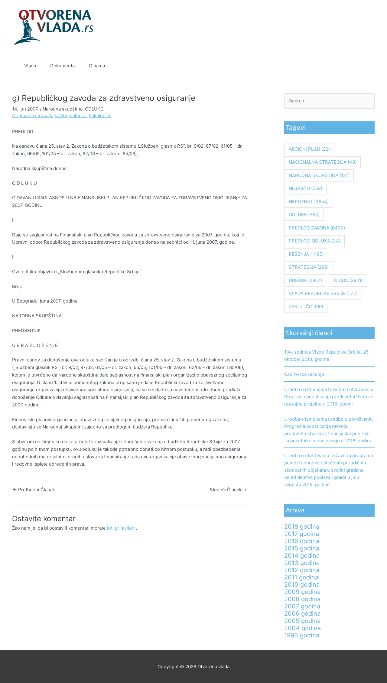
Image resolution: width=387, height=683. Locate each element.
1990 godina (301, 635)
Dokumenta (62, 66)
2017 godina (301, 533)
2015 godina (301, 548)
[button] (360, 66)
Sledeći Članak (228, 489)
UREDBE (305, 280)
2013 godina (302, 562)
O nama (97, 66)
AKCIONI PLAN (309, 149)
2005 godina (302, 620)
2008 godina (302, 599)
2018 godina (301, 526)
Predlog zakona (317, 228)
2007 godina (302, 606)
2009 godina (302, 591)
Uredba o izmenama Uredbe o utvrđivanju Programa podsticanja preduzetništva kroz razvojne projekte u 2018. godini (329, 396)
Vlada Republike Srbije (323, 293)
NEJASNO (305, 188)
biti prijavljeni (121, 528)
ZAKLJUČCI (306, 306)
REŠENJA (306, 254)
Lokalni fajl (100, 115)
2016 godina (301, 541)
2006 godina (302, 613)
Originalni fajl (74, 115)
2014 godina (302, 555)
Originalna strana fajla (36, 115)
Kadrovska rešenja (304, 374)
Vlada (30, 66)
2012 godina (301, 570)
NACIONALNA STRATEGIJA (322, 162)
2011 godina (301, 577)
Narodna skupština (63, 109)
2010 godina (302, 584)
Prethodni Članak (34, 489)
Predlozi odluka (314, 241)
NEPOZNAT (309, 201)
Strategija (309, 267)
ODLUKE (94, 109)
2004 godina (302, 628)
